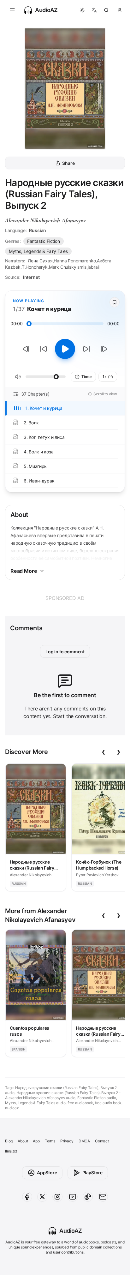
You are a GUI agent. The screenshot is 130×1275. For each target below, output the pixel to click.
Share (68, 163)
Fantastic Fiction (43, 241)
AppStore (47, 1172)
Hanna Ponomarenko (75, 260)
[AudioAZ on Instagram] (57, 1197)
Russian (37, 230)
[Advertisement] (65, 598)
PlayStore (92, 1172)
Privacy (67, 1141)
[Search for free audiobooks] (106, 10)
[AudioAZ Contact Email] (103, 1197)
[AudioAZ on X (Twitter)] (42, 1197)
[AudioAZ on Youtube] (73, 1197)
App (36, 1141)
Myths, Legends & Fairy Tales (38, 251)
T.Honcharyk (35, 267)
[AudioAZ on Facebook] (27, 1197)
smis (81, 267)
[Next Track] (104, 349)
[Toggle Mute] (18, 377)
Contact (102, 1141)
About (23, 1141)
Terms (50, 1141)
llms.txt (11, 1151)
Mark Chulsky (62, 267)
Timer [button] (86, 376)
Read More (23, 571)
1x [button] (105, 376)
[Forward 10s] (86, 349)
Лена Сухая (40, 260)
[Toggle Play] (65, 349)
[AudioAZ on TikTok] (88, 1197)
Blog (9, 1141)
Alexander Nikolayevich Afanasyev (45, 220)
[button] (12, 10)
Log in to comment (65, 651)
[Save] (114, 302)
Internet (31, 277)
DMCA (84, 1141)
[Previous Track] (26, 349)
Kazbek (13, 267)
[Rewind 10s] (43, 349)
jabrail (94, 267)
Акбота (104, 260)
